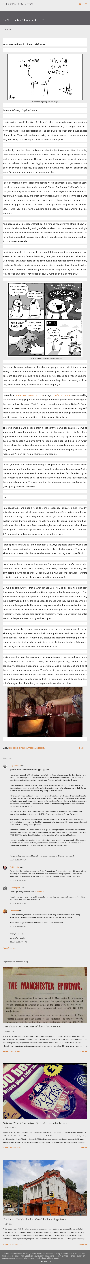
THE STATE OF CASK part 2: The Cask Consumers (32, 1026)
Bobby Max (15, 867)
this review (39, 891)
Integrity (40, 748)
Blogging (13, 748)
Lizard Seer (14, 911)
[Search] (80, 4)
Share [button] (81, 748)
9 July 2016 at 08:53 (18, 926)
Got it (51, 1261)
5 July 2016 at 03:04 (18, 860)
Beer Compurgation (18, 4)
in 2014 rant (62, 395)
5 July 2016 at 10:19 (18, 880)
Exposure (23, 748)
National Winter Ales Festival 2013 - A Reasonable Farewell (35, 1123)
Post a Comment (9, 948)
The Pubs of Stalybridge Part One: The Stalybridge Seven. (35, 1219)
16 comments (16, 1051)
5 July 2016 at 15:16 (18, 903)
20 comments (16, 1148)
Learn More (42, 1261)
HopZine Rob (15, 766)
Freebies (31, 748)
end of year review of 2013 (29, 395)
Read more (82, 1051)
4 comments (15, 1244)
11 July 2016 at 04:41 (18, 942)
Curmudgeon (15, 887)
